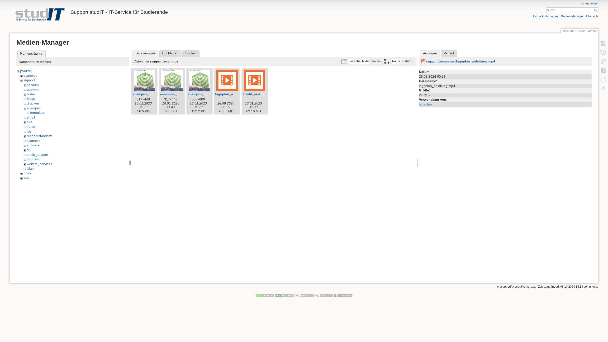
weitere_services (39, 164)
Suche (596, 10)
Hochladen (170, 53)
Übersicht (592, 16)
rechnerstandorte (40, 136)
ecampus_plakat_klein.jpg (181, 94)
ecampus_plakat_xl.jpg (206, 94)
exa (29, 122)
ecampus (30, 75)
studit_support (37, 155)
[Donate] (264, 295)
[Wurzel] (26, 71)
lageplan (425, 104)
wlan (30, 168)
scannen (33, 140)
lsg (29, 131)
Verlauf (449, 53)
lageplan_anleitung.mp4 (234, 94)
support (29, 80)
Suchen (191, 53)
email (31, 117)
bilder (31, 94)
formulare (37, 112)
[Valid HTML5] (304, 295)
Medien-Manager (572, 16)
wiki (26, 178)
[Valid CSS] (323, 295)
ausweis (33, 89)
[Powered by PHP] (284, 295)
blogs (31, 98)
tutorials (33, 159)
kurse (31, 126)
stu (29, 150)
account (33, 85)
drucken (33, 103)
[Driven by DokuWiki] (343, 295)
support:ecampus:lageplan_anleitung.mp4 (460, 61)
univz (27, 173)
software (33, 145)
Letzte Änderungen (545, 16)
